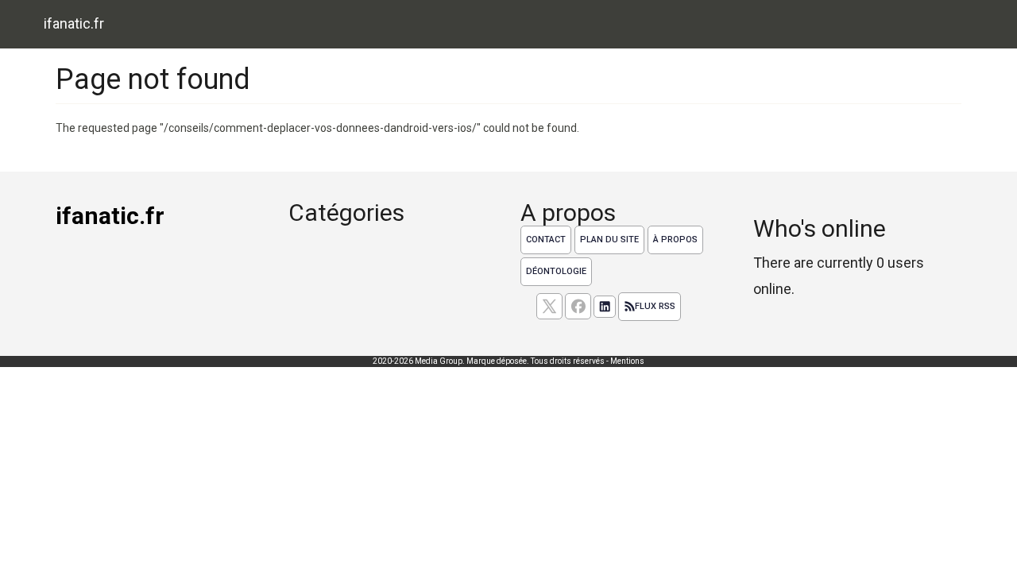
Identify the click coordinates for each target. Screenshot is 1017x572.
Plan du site (609, 239)
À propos (675, 239)
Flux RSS (655, 306)
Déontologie (556, 271)
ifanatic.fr (74, 23)
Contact (546, 239)
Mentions (627, 361)
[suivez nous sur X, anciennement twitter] (549, 306)
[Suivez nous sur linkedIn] (605, 307)
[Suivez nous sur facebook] (578, 306)
